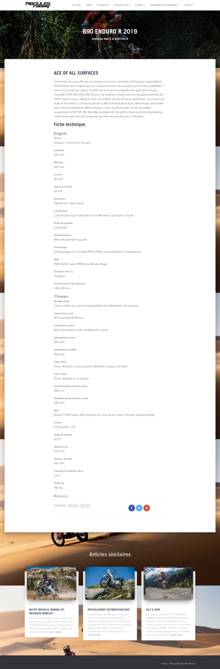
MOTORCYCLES (121, 5)
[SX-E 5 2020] (168, 583)
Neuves (73, 505)
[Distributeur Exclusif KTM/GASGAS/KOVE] (38, 5)
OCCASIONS (103, 5)
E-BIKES (139, 5)
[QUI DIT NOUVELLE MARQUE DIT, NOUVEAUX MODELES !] (51, 583)
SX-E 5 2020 (153, 609)
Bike (31, 605)
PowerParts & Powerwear (163, 5)
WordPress (189, 664)
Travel (85, 505)
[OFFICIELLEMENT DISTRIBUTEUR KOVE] (110, 583)
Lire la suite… (55, 632)
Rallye (90, 605)
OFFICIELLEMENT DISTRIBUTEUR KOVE (109, 609)
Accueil (77, 5)
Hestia (164, 664)
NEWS (89, 5)
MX (147, 605)
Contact (188, 5)
